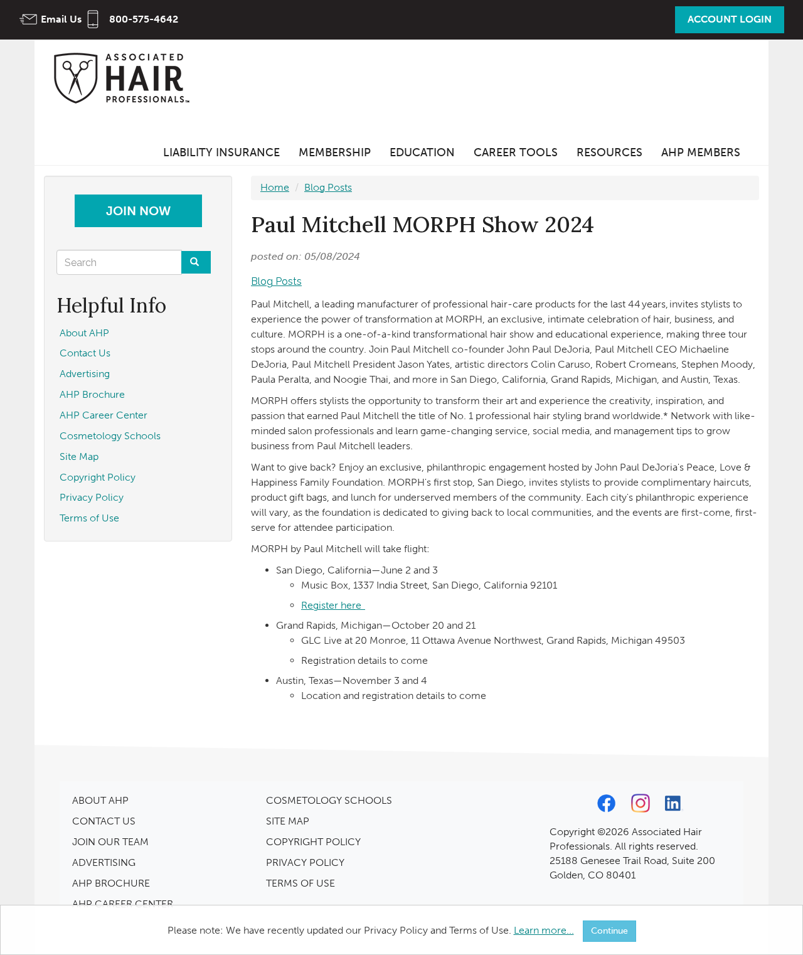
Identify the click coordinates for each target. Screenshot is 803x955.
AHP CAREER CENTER (122, 904)
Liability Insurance (221, 152)
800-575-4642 (143, 19)
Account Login (730, 19)
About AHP (84, 333)
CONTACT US (104, 821)
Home (274, 187)
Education (422, 152)
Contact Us (85, 353)
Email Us (61, 19)
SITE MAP (287, 821)
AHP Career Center (103, 415)
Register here (333, 605)
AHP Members (700, 152)
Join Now (138, 210)
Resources (609, 152)
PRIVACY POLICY (305, 862)
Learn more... (544, 930)
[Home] (125, 77)
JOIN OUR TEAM (110, 842)
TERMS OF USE (300, 883)
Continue (609, 931)
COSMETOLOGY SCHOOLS (329, 800)
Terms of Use (89, 518)
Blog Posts (328, 187)
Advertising (85, 374)
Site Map (79, 456)
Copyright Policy (98, 477)
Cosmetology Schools (110, 436)
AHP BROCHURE (111, 883)
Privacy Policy (92, 497)
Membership (335, 152)
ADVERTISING (104, 862)
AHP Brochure (92, 394)
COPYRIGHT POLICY (313, 842)
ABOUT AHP (100, 800)
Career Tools (516, 152)
